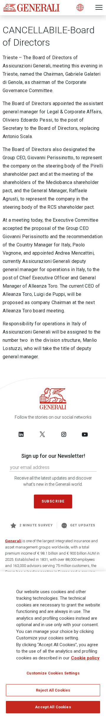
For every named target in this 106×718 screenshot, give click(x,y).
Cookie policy (85, 658)
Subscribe (53, 501)
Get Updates (83, 525)
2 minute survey (36, 525)
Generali (13, 541)
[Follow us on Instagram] (63, 434)
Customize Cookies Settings (52, 673)
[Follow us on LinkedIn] (21, 434)
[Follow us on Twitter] (42, 434)
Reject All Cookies (53, 690)
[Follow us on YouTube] (84, 434)
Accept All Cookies (53, 707)
